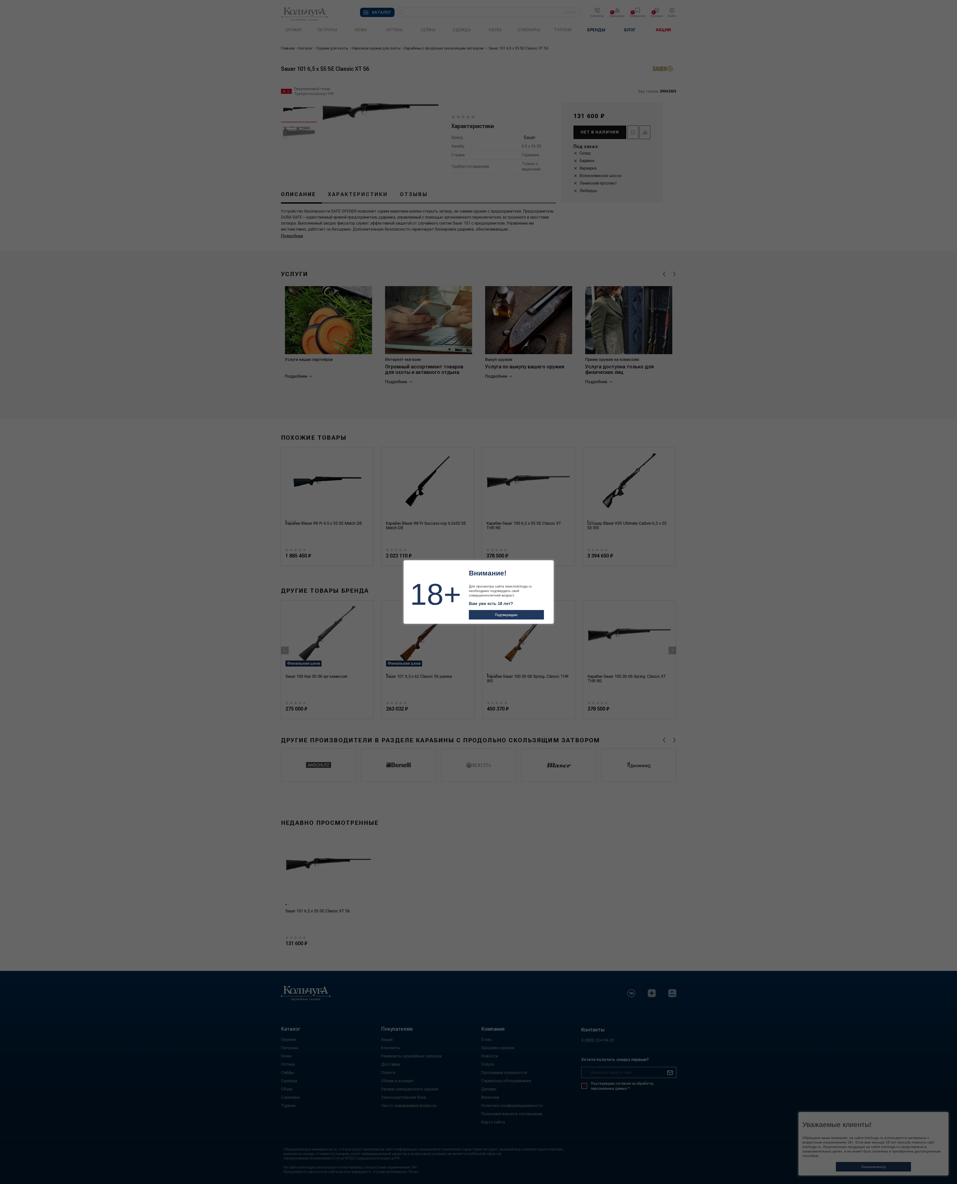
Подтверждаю (506, 615)
